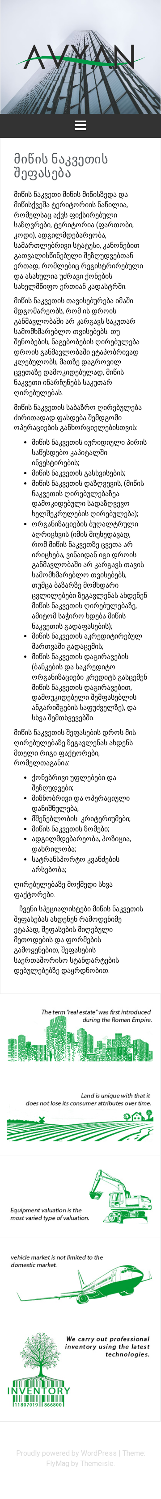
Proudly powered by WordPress (67, 1453)
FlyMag (57, 1463)
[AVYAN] (81, 56)
